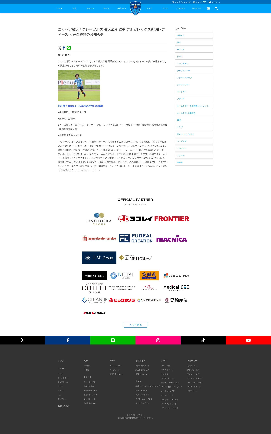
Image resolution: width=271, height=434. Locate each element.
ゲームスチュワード (169, 404)
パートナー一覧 (167, 395)
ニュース (58, 8)
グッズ (180, 56)
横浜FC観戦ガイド (143, 366)
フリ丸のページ (167, 370)
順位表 (86, 370)
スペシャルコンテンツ (144, 399)
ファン (165, 8)
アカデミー (180, 8)
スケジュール (115, 370)
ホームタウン (63, 378)
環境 (179, 120)
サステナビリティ (168, 378)
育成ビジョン (192, 366)
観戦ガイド (122, 8)
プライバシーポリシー (135, 415)
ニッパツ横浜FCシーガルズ (171, 387)
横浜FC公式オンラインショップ (148, 386)
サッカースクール (194, 387)
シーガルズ (181, 141)
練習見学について (116, 374)
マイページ (216, 2)
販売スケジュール (90, 395)
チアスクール (192, 391)
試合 (74, 8)
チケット (90, 8)
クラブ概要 (165, 366)
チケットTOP (201, 2)
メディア (180, 99)
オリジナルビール (142, 403)
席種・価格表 (89, 386)
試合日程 (87, 366)
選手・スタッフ (116, 366)
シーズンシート (183, 85)
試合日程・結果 (193, 370)
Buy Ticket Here (90, 403)
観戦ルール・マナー (143, 374)
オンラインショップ (182, 2)
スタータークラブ (184, 78)
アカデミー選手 (193, 374)
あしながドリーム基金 (169, 400)
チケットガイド (90, 382)
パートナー (196, 8)
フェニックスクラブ (195, 383)
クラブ (149, 8)
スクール (180, 155)
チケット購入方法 (90, 391)
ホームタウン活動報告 (186, 113)
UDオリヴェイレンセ (185, 134)
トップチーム (182, 64)
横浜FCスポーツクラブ (170, 383)
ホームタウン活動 (168, 391)
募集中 (180, 162)
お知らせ (180, 35)
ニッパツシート (90, 399)
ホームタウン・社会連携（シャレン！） (193, 106)
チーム (106, 8)
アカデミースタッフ (195, 378)
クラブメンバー (183, 71)
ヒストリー (165, 374)
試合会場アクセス (142, 370)
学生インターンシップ (169, 408)
